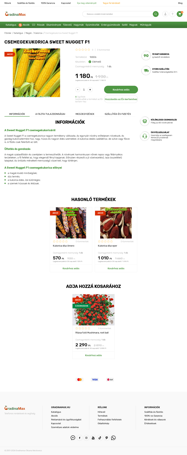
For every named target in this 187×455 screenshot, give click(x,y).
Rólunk (7, 3)
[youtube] (93, 438)
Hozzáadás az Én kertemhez (121, 99)
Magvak (133, 24)
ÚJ (33, 24)
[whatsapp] (113, 438)
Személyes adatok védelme (65, 427)
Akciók (26, 24)
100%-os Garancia (153, 415)
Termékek (102, 415)
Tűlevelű (67, 24)
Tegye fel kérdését (111, 3)
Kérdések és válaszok (155, 419)
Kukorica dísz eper (107, 245)
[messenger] (73, 438)
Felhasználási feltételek (110, 419)
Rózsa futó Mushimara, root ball (92, 332)
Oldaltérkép (103, 423)
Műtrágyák (145, 24)
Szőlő (124, 24)
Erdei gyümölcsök (110, 24)
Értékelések (150, 423)
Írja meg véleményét (86, 3)
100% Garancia (48, 3)
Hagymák (79, 24)
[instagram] (86, 438)
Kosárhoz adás (121, 89)
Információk (17, 114)
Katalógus (11, 24)
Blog (180, 3)
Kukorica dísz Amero (63, 245)
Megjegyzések (85, 114)
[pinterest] (107, 438)
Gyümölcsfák (92, 24)
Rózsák (41, 24)
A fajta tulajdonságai (50, 114)
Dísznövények (53, 24)
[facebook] (80, 438)
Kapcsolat (66, 3)
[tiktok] (100, 438)
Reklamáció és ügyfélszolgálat (66, 419)
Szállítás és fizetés (26, 3)
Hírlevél (101, 412)
